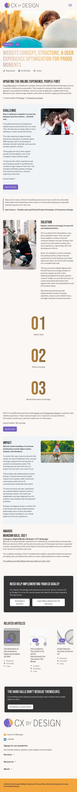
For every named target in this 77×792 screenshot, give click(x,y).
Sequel (21, 98)
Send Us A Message (15, 735)
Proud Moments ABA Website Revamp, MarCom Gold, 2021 (26, 561)
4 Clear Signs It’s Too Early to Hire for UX (65, 651)
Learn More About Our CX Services (48, 602)
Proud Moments (9, 86)
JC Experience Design (34, 98)
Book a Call (10, 429)
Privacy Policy (40, 784)
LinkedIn (10, 739)
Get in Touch (10, 187)
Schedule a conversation (20, 707)
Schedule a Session (20, 602)
